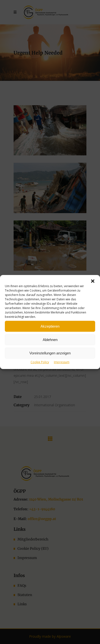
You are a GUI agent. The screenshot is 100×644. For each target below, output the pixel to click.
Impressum (61, 362)
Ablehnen (50, 340)
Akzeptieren (50, 326)
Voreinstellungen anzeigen (50, 353)
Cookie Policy (40, 362)
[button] (92, 281)
